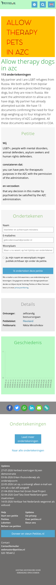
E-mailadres (9, 235)
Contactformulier (10, 546)
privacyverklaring (21, 287)
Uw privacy (30, 515)
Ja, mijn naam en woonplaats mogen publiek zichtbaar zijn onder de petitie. (26, 259)
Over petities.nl (33, 519)
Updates (29, 512)
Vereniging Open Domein (28, 573)
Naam (6, 225)
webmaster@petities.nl (13, 549)
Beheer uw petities (11, 526)
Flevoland (28, 321)
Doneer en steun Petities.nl (28, 533)
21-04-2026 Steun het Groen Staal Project (23, 491)
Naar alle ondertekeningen (28, 450)
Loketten (6, 522)
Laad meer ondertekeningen (28, 439)
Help (3, 512)
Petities (5, 519)
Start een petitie (9, 515)
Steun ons (30, 522)
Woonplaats (9, 245)
